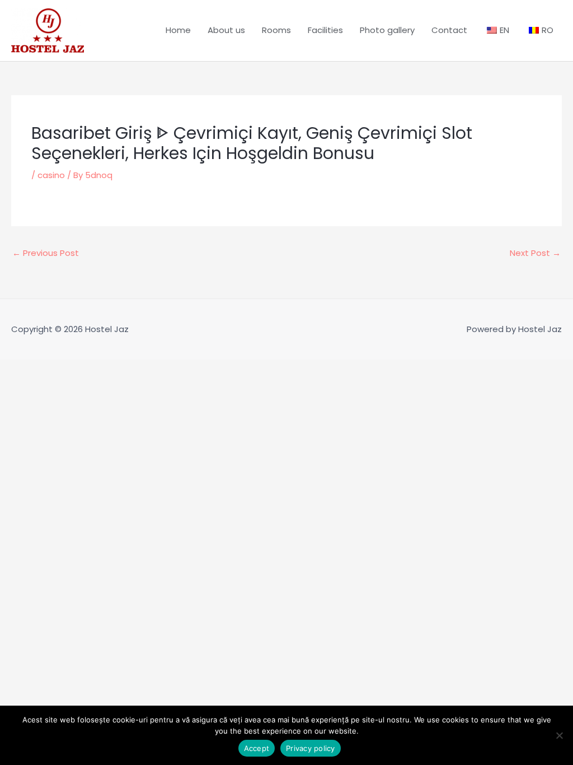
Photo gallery (387, 30)
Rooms (276, 30)
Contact (449, 30)
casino (51, 175)
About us (226, 30)
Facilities (325, 30)
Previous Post (45, 253)
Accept (257, 748)
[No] (559, 735)
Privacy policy (310, 748)
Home (178, 30)
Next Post (535, 253)
